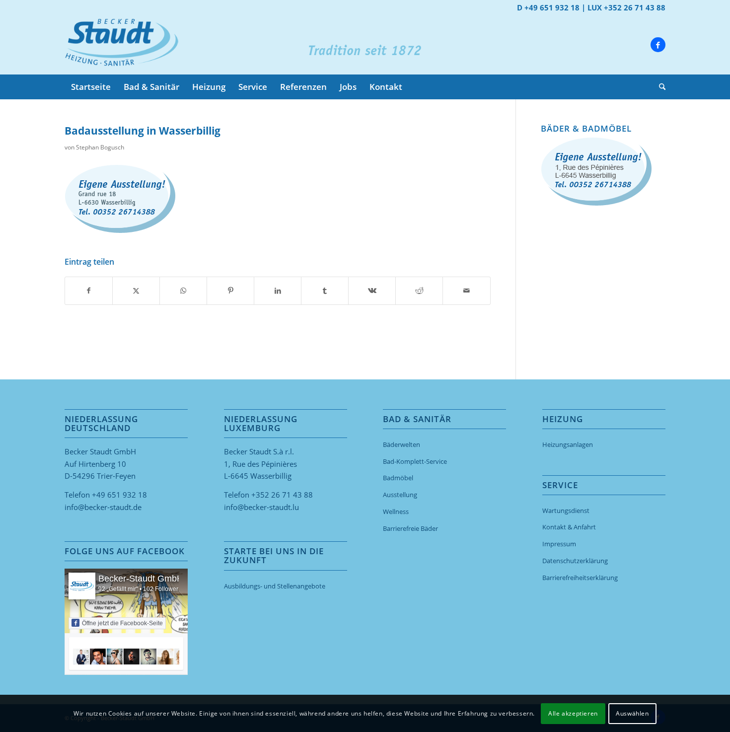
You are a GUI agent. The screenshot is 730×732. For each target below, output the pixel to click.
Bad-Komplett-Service (415, 461)
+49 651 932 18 (119, 495)
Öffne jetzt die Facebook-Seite (122, 623)
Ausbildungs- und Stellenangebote (274, 586)
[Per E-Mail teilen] (466, 290)
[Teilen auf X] (136, 290)
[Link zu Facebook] (658, 44)
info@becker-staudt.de (103, 507)
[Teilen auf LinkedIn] (277, 290)
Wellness (396, 511)
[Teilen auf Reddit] (419, 290)
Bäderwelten (401, 444)
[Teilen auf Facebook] (88, 290)
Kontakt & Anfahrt (569, 526)
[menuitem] (91, 86)
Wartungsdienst (565, 510)
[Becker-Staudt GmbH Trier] (121, 44)
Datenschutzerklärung (575, 560)
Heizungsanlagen (567, 444)
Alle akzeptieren (573, 713)
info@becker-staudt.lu (261, 507)
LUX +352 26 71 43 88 (626, 7)
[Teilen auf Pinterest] (230, 290)
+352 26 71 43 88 (282, 495)
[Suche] (659, 86)
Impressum (559, 543)
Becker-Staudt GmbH (140, 579)
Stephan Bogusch (100, 147)
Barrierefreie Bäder (410, 528)
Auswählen (632, 713)
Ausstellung (400, 494)
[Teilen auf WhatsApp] (183, 290)
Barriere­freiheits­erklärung (580, 577)
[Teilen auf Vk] (372, 290)
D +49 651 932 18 (548, 7)
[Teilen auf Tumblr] (324, 290)
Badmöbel (398, 477)
